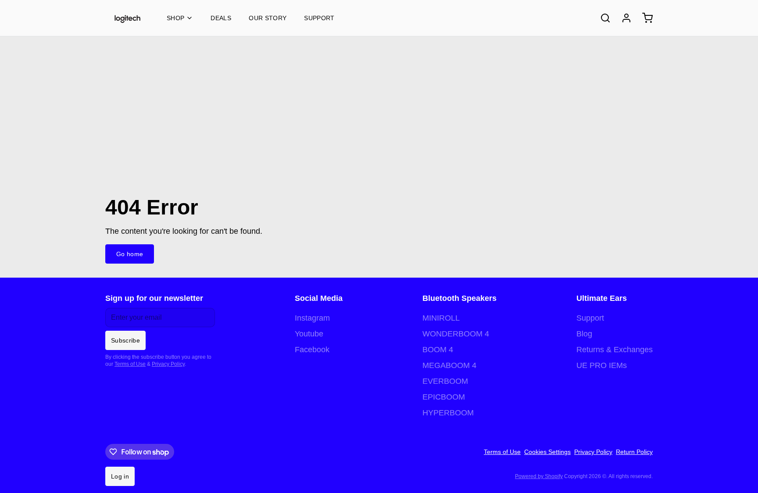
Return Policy (634, 451)
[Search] (602, 18)
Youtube (309, 333)
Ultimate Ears (601, 298)
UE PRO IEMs (601, 365)
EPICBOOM (443, 397)
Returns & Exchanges (614, 349)
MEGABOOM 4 (449, 365)
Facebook (312, 349)
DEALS (221, 17)
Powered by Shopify (539, 476)
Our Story (267, 17)
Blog (584, 333)
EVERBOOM (445, 381)
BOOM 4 (437, 349)
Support (319, 17)
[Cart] (644, 18)
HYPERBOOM (448, 412)
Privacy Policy (168, 364)
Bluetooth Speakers (459, 298)
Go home (129, 253)
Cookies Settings (547, 451)
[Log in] (623, 18)
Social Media (319, 298)
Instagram (312, 318)
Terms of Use (130, 364)
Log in (120, 476)
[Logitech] (127, 18)
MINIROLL (441, 318)
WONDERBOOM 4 (455, 333)
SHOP (175, 17)
